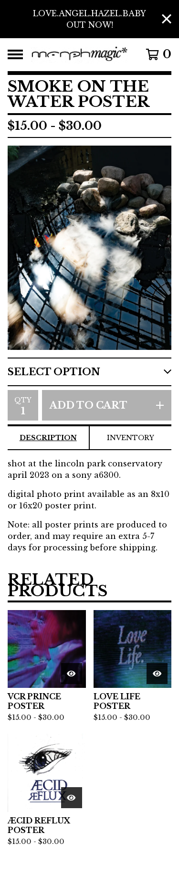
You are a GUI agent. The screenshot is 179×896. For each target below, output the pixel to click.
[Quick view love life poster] (157, 673)
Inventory (130, 437)
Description (48, 437)
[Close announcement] (166, 19)
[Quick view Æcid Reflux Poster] (71, 797)
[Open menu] (15, 54)
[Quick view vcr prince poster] (71, 673)
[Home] (80, 54)
